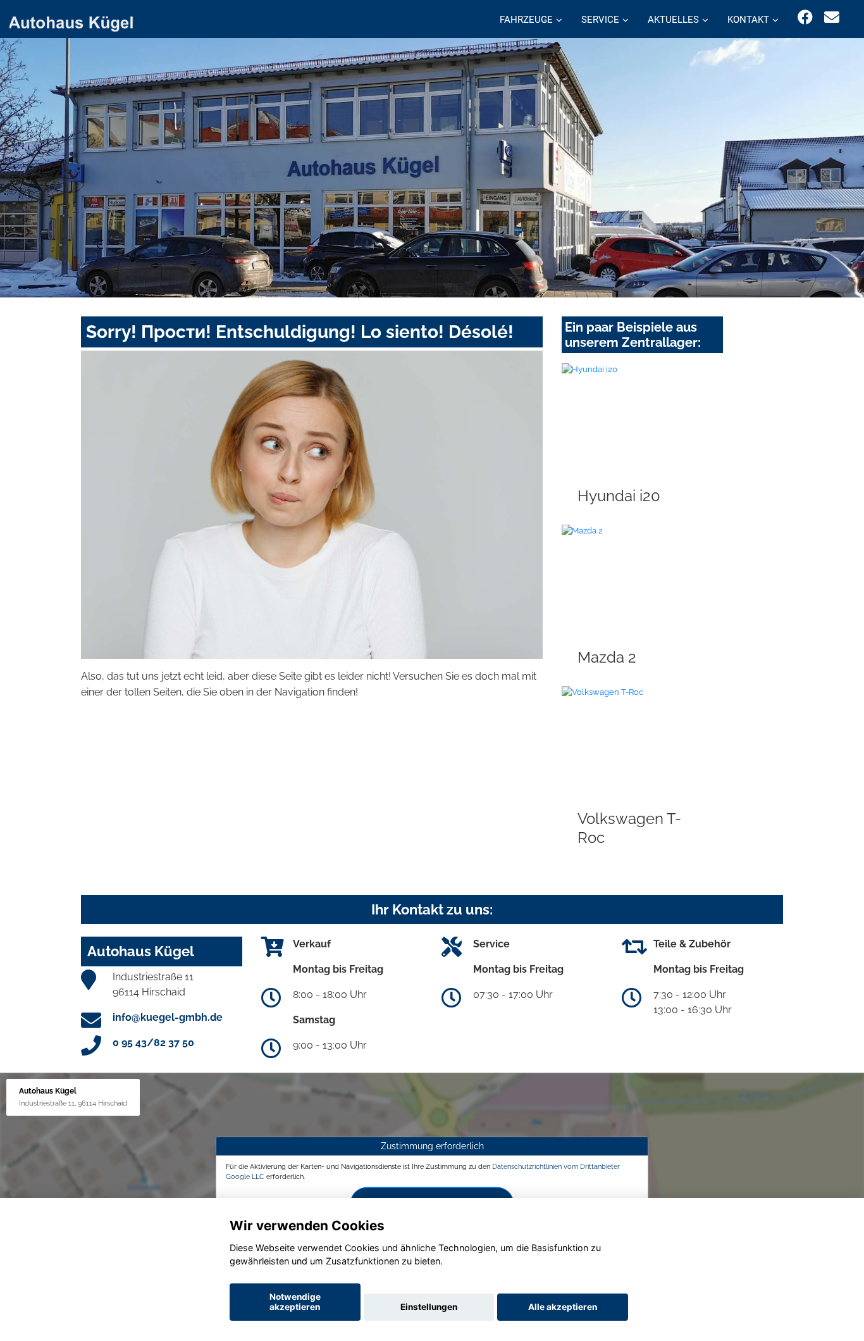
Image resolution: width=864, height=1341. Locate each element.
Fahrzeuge (526, 19)
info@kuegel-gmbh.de (168, 1017)
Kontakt (748, 19)
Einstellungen (428, 1307)
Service (600, 19)
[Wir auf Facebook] (805, 17)
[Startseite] (78, 20)
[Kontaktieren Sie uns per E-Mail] (831, 17)
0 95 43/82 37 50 (153, 1043)
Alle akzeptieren (562, 1307)
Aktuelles (673, 19)
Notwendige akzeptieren (295, 1302)
